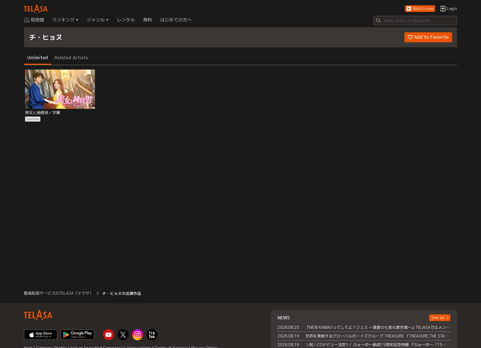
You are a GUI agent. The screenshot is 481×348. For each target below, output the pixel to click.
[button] (420, 8)
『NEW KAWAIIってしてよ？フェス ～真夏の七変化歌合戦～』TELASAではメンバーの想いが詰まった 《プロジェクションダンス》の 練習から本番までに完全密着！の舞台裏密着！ (377, 327)
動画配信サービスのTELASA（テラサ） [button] (58, 293)
